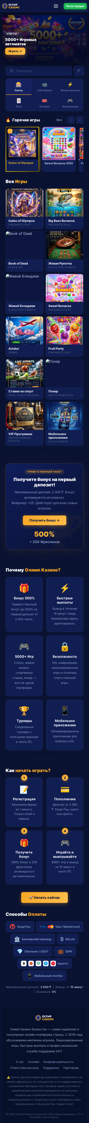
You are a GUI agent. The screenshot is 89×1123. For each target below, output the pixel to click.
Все (59, 120)
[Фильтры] (79, 71)
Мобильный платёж (45, 976)
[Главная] (10, 6)
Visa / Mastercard (67, 926)
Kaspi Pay (24, 926)
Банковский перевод (32, 939)
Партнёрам (71, 1068)
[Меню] (57, 6)
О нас (20, 1061)
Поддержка (51, 1068)
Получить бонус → (44, 520)
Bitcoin (67, 939)
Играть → (15, 51)
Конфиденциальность (58, 1061)
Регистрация (75, 6)
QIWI (65, 951)
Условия (33, 1061)
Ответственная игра (24, 1068)
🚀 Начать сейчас (44, 897)
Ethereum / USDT (33, 951)
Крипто (63, 963)
